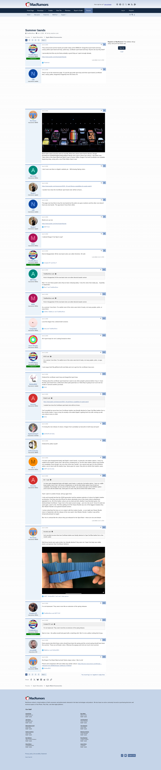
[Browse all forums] (130, 14)
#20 (104, 475)
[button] (39, 10)
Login (121, 51)
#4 (104, 166)
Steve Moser (28, 744)
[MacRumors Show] (117, 4)
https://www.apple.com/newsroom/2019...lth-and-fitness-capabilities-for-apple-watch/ (67, 186)
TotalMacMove (31, 33)
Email (27, 716)
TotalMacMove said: (49, 274)
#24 (104, 640)
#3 (104, 110)
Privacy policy (29, 753)
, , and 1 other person (56, 596)
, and (54, 311)
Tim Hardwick (83, 725)
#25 (104, 657)
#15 (104, 374)
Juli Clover (28, 719)
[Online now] (33, 119)
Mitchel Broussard (30, 725)
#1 (104, 44)
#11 (104, 294)
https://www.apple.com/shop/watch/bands (54, 57)
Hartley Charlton (30, 731)
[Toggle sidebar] (135, 14)
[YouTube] (129, 4)
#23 (104, 620)
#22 (104, 603)
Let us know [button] (107, 4)
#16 (104, 394)
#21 (104, 527)
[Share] (101, 44)
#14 (104, 352)
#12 (104, 318)
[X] (126, 4)
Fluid (26, 757)
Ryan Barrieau (83, 737)
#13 (104, 335)
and (50, 263)
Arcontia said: (47, 531)
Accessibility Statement (40, 753)
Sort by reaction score (52, 33)
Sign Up (121, 48)
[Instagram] (123, 4)
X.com (30, 716)
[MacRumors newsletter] (135, 4)
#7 (104, 216)
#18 (104, 440)
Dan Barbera (29, 737)
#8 (104, 233)
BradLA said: (47, 398)
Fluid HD (30, 757)
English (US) (131, 755)
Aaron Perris (83, 744)
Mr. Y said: (46, 480)
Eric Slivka (83, 713)
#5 (104, 183)
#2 (104, 69)
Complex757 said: (48, 624)
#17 (104, 423)
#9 (104, 250)
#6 (104, 199)
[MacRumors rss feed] (132, 4)
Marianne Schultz (84, 731)
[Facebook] (120, 4)
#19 (104, 457)
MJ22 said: (46, 356)
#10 (104, 269)
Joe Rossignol (84, 719)
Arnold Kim (28, 713)
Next (43, 40)
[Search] (132, 14)
